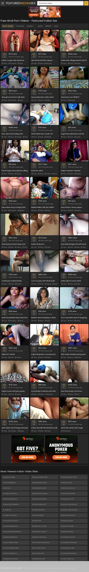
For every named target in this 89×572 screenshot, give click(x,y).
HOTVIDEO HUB (38, 553)
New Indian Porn (39, 488)
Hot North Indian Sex (41, 543)
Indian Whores (39, 510)
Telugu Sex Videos (11, 521)
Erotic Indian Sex (10, 499)
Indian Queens (67, 521)
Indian (78, 63)
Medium (48, 26)
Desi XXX (7, 488)
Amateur (13, 63)
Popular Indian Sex (69, 553)
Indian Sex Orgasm (11, 504)
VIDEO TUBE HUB (68, 559)
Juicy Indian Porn (11, 543)
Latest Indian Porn (11, 548)
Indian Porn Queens (69, 510)
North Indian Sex (39, 504)
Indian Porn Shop (69, 515)
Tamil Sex (7, 510)
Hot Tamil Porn (39, 548)
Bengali (49, 63)
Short (40, 26)
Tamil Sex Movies (10, 494)
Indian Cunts (67, 483)
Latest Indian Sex (10, 553)
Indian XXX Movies (11, 559)
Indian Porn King (68, 494)
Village (19, 137)
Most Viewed (8, 26)
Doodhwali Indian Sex (12, 532)
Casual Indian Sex (11, 526)
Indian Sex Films (68, 526)
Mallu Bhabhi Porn (40, 477)
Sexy (55, 174)
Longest (30, 26)
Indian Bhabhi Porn (69, 477)
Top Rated (20, 26)
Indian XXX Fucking (40, 494)
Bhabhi (48, 137)
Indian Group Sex (68, 488)
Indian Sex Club (39, 559)
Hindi (21, 63)
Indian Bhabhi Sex (10, 537)
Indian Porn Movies (69, 504)
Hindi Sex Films (9, 477)
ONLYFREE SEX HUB (68, 537)
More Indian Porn (40, 483)
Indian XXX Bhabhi (39, 499)
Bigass (21, 210)
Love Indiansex (10, 483)
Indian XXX (37, 521)
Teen (5, 63)
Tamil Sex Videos (10, 515)
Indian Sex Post (68, 499)
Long (56, 26)
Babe (42, 321)
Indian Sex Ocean (39, 526)
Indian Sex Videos (39, 532)
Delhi (78, 247)
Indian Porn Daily (39, 537)
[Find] (86, 3)
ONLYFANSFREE (38, 515)
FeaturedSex (21, 3)
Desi (26, 137)
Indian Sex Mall (67, 532)
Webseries (67, 431)
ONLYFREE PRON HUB (69, 543)
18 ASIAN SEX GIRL (68, 548)
